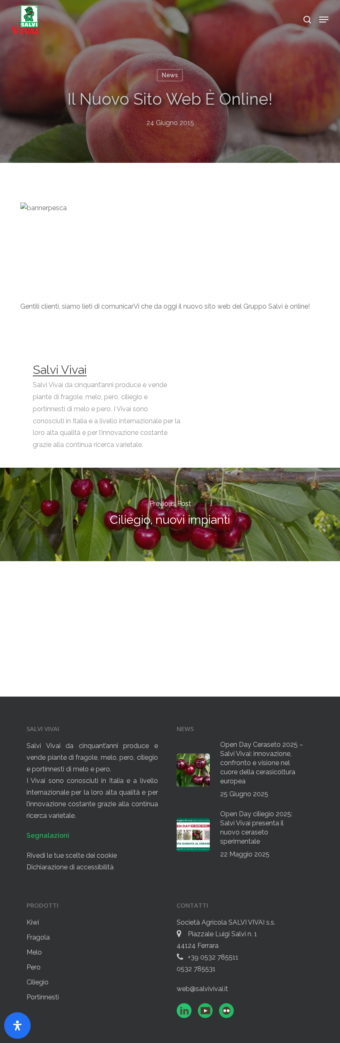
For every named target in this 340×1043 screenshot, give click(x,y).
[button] (323, 19)
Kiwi (33, 922)
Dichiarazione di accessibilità (70, 867)
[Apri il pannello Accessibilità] (17, 1025)
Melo (34, 952)
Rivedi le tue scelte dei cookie (72, 855)
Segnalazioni (48, 835)
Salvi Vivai (60, 370)
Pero (34, 967)
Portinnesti (43, 997)
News (170, 75)
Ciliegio (38, 982)
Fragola (38, 937)
